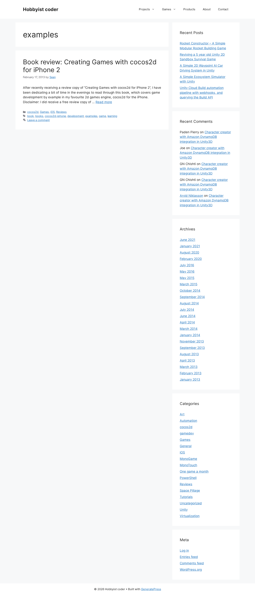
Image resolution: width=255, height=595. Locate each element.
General (186, 446)
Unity (184, 509)
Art (182, 414)
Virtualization (190, 516)
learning (112, 116)
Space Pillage (190, 490)
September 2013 (192, 348)
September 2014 (192, 297)
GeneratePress (151, 589)
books (39, 116)
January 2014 (190, 335)
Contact (223, 9)
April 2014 (187, 322)
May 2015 (187, 278)
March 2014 (189, 329)
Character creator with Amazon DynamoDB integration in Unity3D (205, 137)
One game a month (194, 471)
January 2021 (190, 246)
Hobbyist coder (40, 9)
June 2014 (187, 316)
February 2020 (191, 259)
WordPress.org (191, 569)
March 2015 (188, 284)
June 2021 (187, 240)
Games (166, 9)
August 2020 (189, 252)
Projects (144, 9)
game (102, 116)
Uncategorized (191, 503)
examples (91, 116)
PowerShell (188, 478)
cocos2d (32, 111)
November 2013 (192, 341)
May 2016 (187, 271)
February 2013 (190, 373)
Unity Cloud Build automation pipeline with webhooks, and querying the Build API (202, 92)
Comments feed (192, 563)
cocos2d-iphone (55, 116)
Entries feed (189, 557)
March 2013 (189, 367)
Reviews (61, 111)
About (207, 9)
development (75, 116)
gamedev (187, 433)
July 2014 (187, 310)
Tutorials (186, 497)
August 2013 (189, 354)
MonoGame (188, 459)
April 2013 (187, 360)
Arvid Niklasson (191, 196)
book (30, 116)
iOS (52, 111)
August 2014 (189, 303)
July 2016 (187, 265)
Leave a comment (38, 120)
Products (189, 9)
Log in (184, 550)
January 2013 (190, 379)
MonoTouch (188, 465)
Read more (104, 102)
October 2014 (190, 290)
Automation (188, 421)
